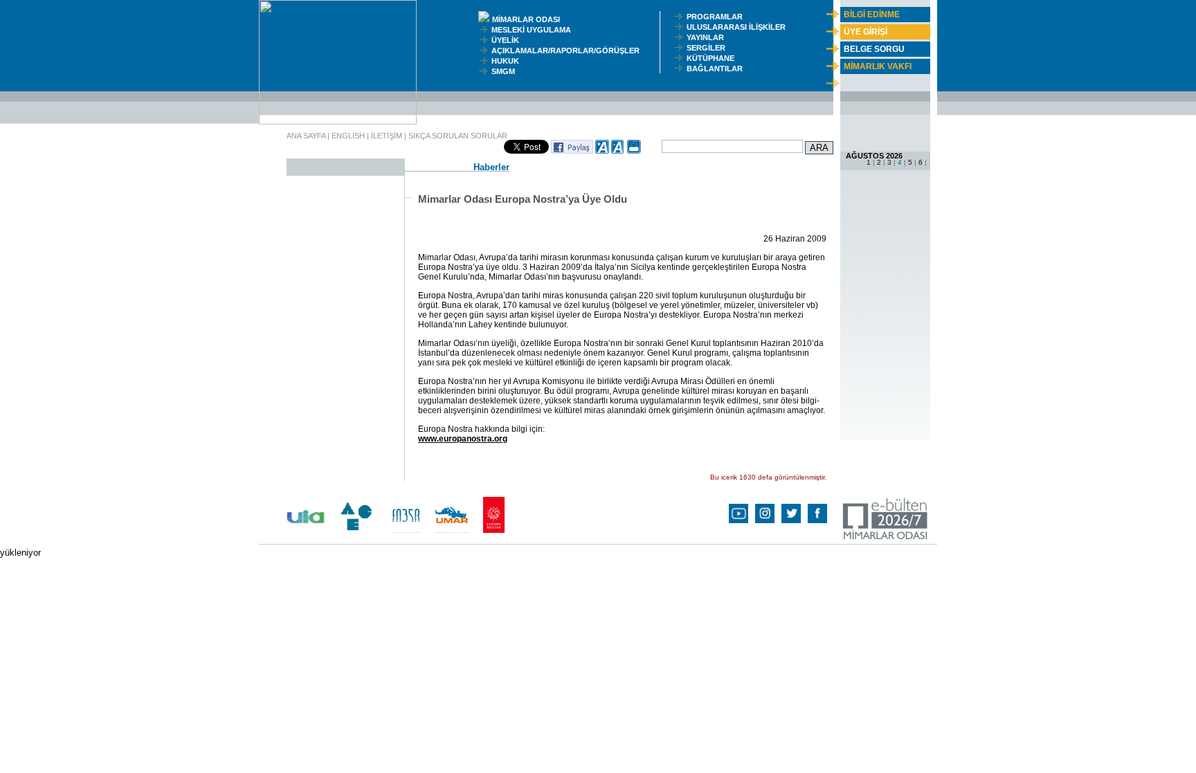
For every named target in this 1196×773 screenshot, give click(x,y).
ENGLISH (348, 135)
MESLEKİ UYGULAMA (534, 30)
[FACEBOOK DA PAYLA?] (572, 151)
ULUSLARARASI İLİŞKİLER (739, 27)
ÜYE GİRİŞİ (865, 32)
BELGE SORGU (874, 49)
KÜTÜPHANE (714, 58)
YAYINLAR (707, 37)
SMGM (505, 71)
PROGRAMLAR (718, 16)
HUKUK (507, 61)
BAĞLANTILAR (717, 68)
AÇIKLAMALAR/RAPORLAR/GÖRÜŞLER (568, 50)
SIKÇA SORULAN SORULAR (457, 135)
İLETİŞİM (386, 135)
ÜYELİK (507, 40)
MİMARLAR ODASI (529, 19)
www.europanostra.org (462, 439)
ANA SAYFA (306, 135)
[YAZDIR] (634, 151)
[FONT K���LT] (618, 151)
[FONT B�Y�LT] (602, 151)
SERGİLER (708, 48)
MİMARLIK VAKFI (878, 66)
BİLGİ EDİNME (872, 14)
